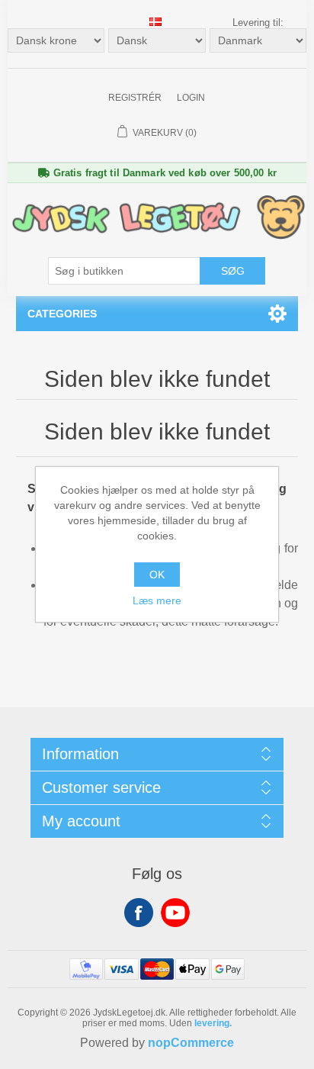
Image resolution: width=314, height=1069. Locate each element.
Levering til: (258, 22)
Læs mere (157, 600)
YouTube (175, 912)
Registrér (135, 97)
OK (157, 574)
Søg (233, 271)
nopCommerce (191, 1042)
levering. (213, 1023)
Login (191, 97)
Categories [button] (62, 313)
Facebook (138, 912)
